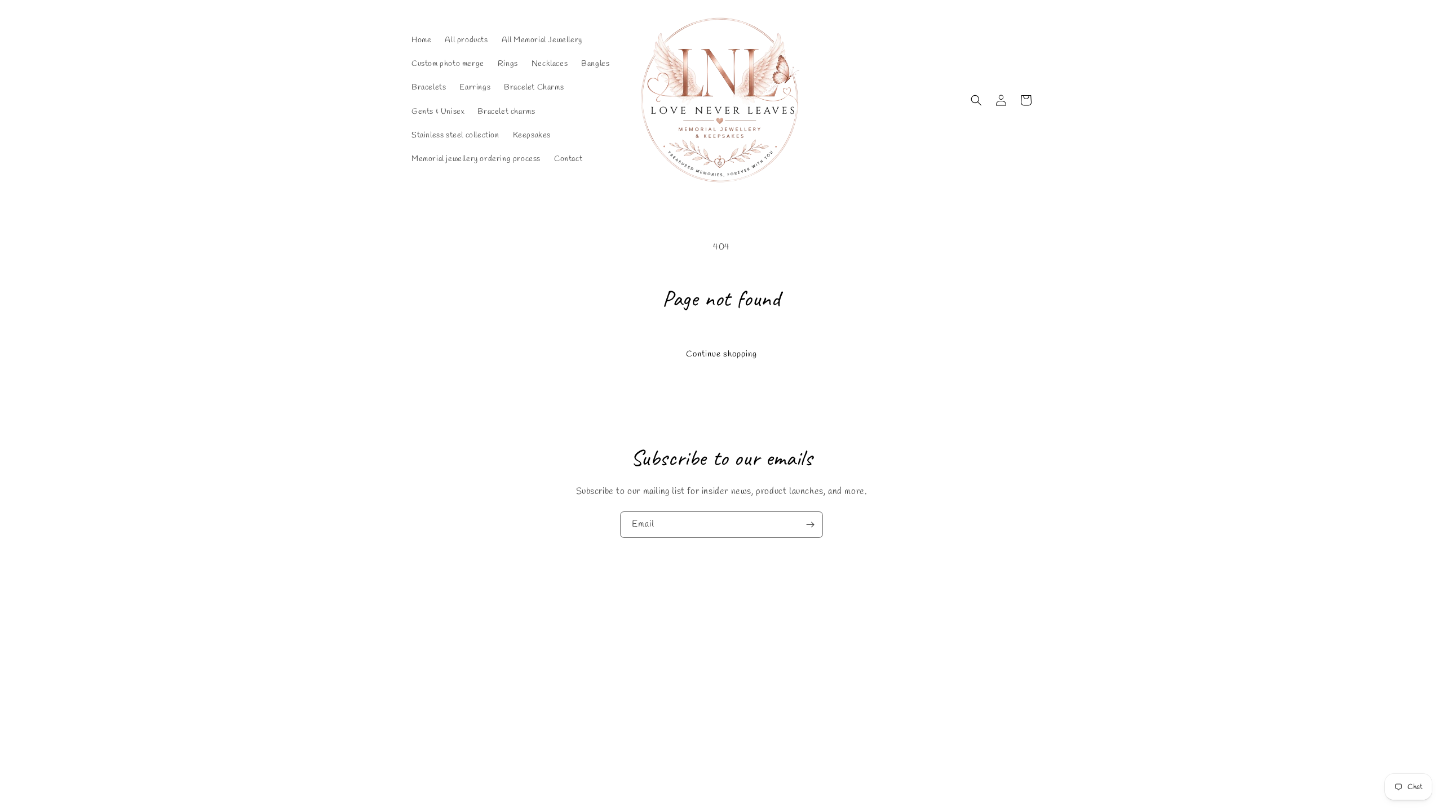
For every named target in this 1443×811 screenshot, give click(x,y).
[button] (976, 100)
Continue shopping (721, 354)
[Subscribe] (810, 524)
